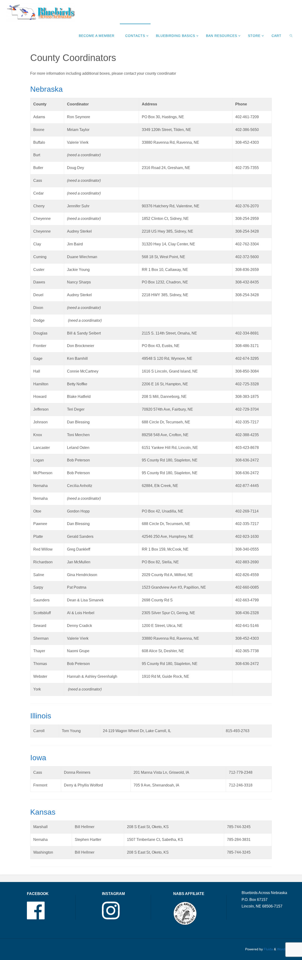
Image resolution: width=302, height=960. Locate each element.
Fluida (268, 949)
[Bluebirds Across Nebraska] (40, 12)
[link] (291, 35)
